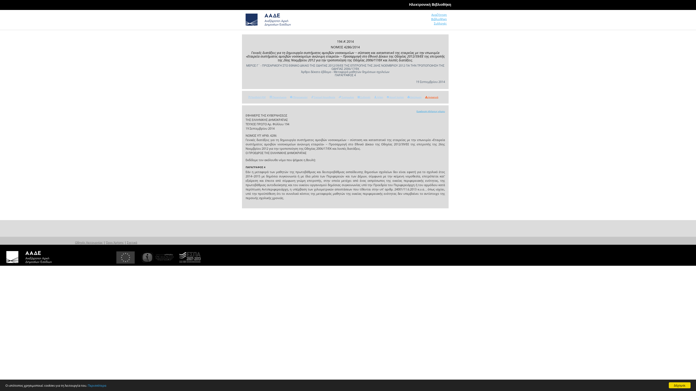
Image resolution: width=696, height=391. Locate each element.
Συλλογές (440, 24)
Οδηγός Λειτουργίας (89, 243)
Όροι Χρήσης (115, 243)
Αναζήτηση (439, 15)
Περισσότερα (97, 385)
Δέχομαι (679, 385)
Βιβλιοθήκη (439, 19)
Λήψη (379, 97)
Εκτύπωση (416, 97)
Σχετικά (132, 243)
